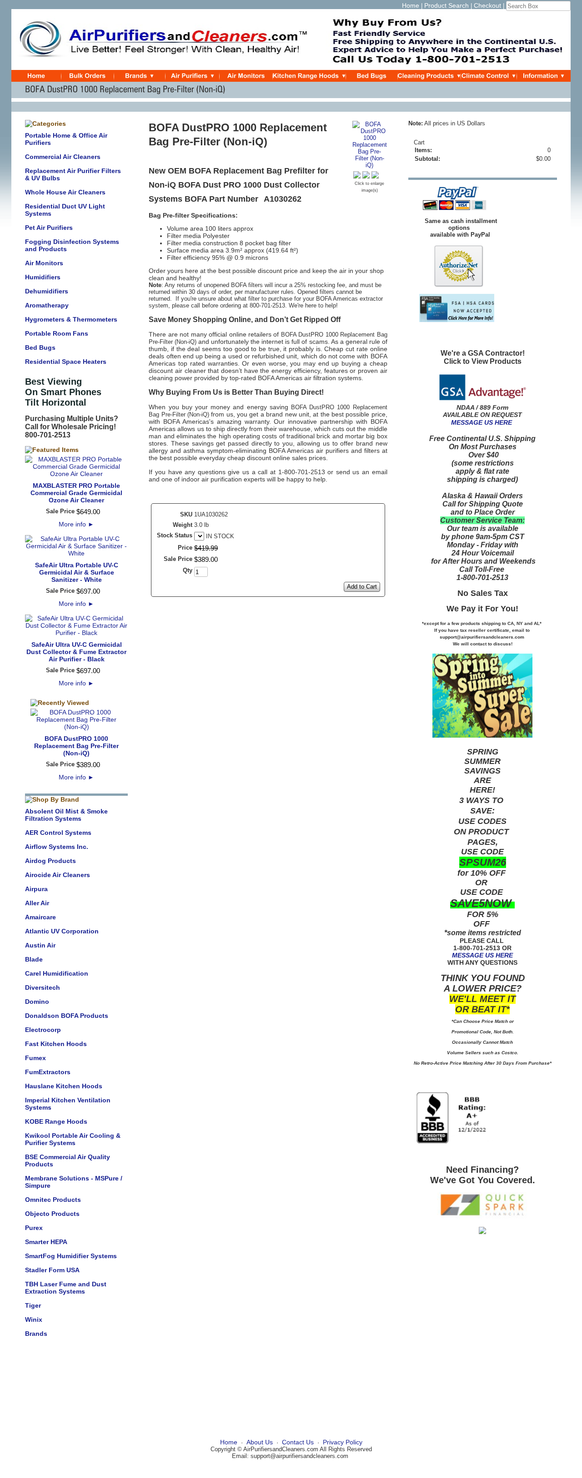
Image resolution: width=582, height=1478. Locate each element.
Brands (36, 1333)
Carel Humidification (56, 973)
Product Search (446, 5)
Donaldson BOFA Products (66, 1015)
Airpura (36, 889)
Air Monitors (44, 263)
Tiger (33, 1305)
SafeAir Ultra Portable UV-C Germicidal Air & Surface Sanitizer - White (76, 572)
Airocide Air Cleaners (57, 874)
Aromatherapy (47, 305)
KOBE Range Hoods (56, 1121)
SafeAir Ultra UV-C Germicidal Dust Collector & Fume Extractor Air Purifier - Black (76, 652)
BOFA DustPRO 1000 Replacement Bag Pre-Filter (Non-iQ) (76, 746)
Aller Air (37, 903)
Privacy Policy (342, 1442)
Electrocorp (43, 1029)
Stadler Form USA (52, 1270)
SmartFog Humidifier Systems (71, 1256)
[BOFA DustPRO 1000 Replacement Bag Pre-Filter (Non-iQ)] (369, 165)
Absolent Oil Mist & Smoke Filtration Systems (66, 815)
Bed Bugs (40, 347)
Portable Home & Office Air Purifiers (66, 139)
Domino (37, 1001)
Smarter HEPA (46, 1241)
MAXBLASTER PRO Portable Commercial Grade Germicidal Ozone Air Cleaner (76, 493)
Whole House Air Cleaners (65, 192)
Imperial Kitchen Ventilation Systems (67, 1103)
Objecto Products (52, 1213)
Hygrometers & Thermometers (71, 319)
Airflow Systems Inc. (56, 846)
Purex (34, 1227)
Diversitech (42, 987)
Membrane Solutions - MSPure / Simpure (73, 1182)
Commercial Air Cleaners (62, 156)
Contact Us (298, 1442)
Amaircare (40, 917)
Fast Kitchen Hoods (56, 1043)
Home (410, 5)
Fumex (35, 1057)
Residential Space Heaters (65, 361)
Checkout (487, 5)
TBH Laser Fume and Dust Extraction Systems (65, 1287)
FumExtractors (47, 1072)
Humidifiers (42, 277)
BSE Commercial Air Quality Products (67, 1160)
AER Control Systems (58, 832)
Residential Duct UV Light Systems (65, 210)
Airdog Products (50, 860)
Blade (34, 959)
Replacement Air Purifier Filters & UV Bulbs (73, 174)
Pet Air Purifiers (49, 227)
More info (76, 524)
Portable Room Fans (56, 333)
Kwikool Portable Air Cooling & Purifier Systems (72, 1139)
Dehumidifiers (46, 291)
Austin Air (40, 945)
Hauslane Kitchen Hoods (63, 1086)
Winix (33, 1319)
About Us (259, 1442)
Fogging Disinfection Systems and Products (72, 245)
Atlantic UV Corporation (62, 931)
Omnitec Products (53, 1199)
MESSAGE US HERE (481, 422)
